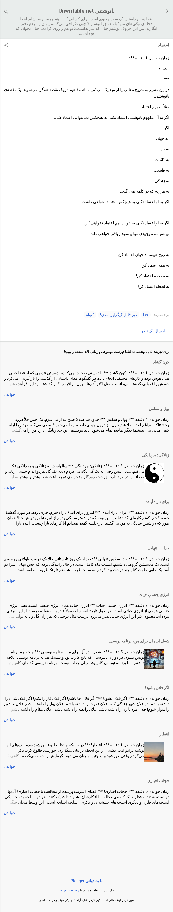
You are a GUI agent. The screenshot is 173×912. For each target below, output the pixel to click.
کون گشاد (161, 362)
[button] (6, 45)
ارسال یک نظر (153, 330)
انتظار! (163, 734)
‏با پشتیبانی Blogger (86, 880)
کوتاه (90, 314)
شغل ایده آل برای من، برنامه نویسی (139, 641)
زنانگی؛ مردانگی (155, 455)
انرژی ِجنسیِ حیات (154, 594)
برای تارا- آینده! (156, 501)
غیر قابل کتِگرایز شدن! (118, 314)
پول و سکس (159, 408)
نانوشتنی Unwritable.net (87, 11)
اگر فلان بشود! (157, 687)
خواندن (9, 394)
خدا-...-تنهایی (158, 548)
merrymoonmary (68, 890)
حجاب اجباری (158, 780)
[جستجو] (6, 12)
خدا (146, 314)
